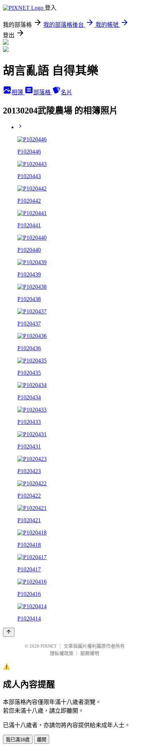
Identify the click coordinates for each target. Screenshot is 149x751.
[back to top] (8, 632)
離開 (41, 739)
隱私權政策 (61, 653)
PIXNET (49, 646)
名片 (66, 92)
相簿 (18, 92)
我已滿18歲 (18, 739)
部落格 (42, 92)
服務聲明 (89, 653)
